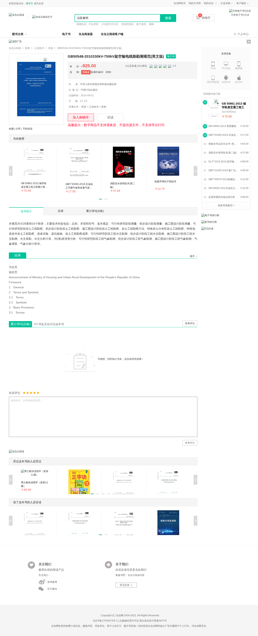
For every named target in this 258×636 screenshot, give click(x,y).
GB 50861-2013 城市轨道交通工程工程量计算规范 (234, 105)
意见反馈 (124, 585)
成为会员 (39, 3)
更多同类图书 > (226, 205)
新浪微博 (52, 582)
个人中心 (243, 34)
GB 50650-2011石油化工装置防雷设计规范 (223, 188)
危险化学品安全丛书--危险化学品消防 (223, 143)
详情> (108, 72)
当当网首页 (180, 3)
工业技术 (94, 106)
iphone (239, 82)
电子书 (66, 34)
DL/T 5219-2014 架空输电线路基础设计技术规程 (223, 161)
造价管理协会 (229, 111)
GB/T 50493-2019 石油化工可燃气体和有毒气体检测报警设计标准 (223, 135)
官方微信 (52, 588)
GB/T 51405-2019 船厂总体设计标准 (223, 170)
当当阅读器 (86, 34)
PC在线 (226, 68)
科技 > (29, 48)
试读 (110, 117)
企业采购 (225, 3)
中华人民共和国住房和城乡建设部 (98, 84)
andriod (226, 82)
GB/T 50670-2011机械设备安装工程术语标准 (223, 179)
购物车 (205, 17)
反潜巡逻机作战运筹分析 (221, 197)
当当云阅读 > (16, 48)
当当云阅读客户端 (112, 34)
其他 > (52, 48)
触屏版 (238, 68)
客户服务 (241, 3)
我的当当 (208, 3)
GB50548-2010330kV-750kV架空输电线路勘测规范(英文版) (89, 48)
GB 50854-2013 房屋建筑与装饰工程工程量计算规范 (223, 126)
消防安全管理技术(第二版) (222, 152)
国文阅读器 (213, 82)
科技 (83, 106)
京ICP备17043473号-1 (105, 620)
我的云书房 (195, 3)
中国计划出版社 (89, 89)
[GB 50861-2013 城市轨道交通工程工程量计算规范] (214, 110)
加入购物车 (81, 117)
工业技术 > (40, 48)
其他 (103, 106)
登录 (30, 3)
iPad (213, 68)
